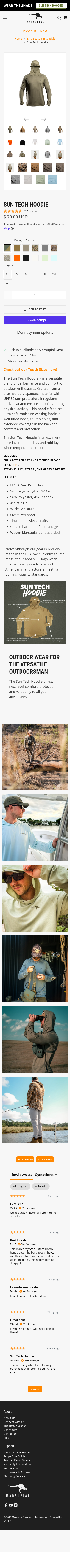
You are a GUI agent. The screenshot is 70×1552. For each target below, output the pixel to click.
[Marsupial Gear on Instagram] (16, 1506)
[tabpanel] (35, 1289)
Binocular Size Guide (17, 1452)
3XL (8, 283)
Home (18, 38)
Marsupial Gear (20, 1517)
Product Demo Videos (17, 1460)
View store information (23, 361)
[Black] (26, 258)
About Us (9, 1418)
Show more (35, 1389)
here (15, 465)
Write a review (44, 1159)
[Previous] (26, 119)
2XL (54, 274)
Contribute (10, 1430)
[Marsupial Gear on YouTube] (11, 1506)
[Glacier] (54, 258)
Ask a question (25, 1159)
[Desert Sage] (26, 248)
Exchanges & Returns (17, 1472)
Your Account (12, 1468)
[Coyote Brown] (17, 248)
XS (7, 274)
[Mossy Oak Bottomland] (7, 258)
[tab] (46, 1175)
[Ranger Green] (7, 248)
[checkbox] (41, 1186)
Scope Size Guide (14, 1456)
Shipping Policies (14, 1476)
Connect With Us (14, 1422)
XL (44, 274)
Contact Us (10, 1434)
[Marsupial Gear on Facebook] (6, 1506)
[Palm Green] (45, 258)
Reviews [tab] (22, 1174)
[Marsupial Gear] (35, 18)
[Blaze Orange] (17, 258)
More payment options (35, 332)
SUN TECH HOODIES (51, 5)
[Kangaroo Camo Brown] (54, 248)
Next (43, 31)
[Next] (44, 119)
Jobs (6, 1437)
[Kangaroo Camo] (35, 248)
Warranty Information (17, 1464)
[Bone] (35, 258)
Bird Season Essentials (41, 38)
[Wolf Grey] (45, 248)
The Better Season (15, 1426)
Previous (29, 31)
